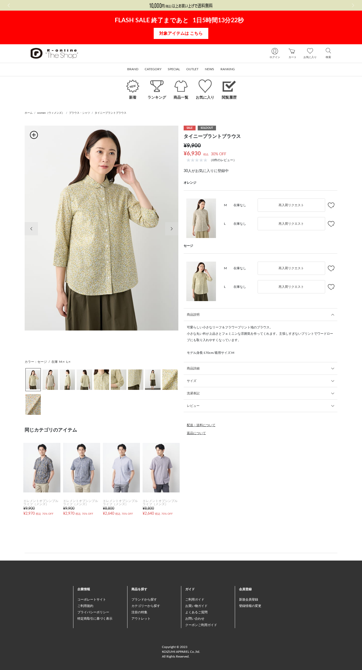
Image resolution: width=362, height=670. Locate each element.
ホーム (29, 113)
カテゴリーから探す (145, 605)
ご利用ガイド (194, 599)
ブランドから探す (144, 599)
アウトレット (141, 618)
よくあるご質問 (196, 612)
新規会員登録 (248, 599)
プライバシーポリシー (93, 612)
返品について (196, 433)
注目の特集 (139, 612)
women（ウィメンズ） (50, 113)
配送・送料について (201, 425)
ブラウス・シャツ (79, 113)
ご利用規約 (85, 605)
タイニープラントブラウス (110, 113)
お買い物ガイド (196, 605)
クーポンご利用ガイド (201, 625)
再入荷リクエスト (291, 205)
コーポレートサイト (91, 599)
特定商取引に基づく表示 (94, 618)
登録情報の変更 (250, 605)
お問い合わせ (194, 618)
